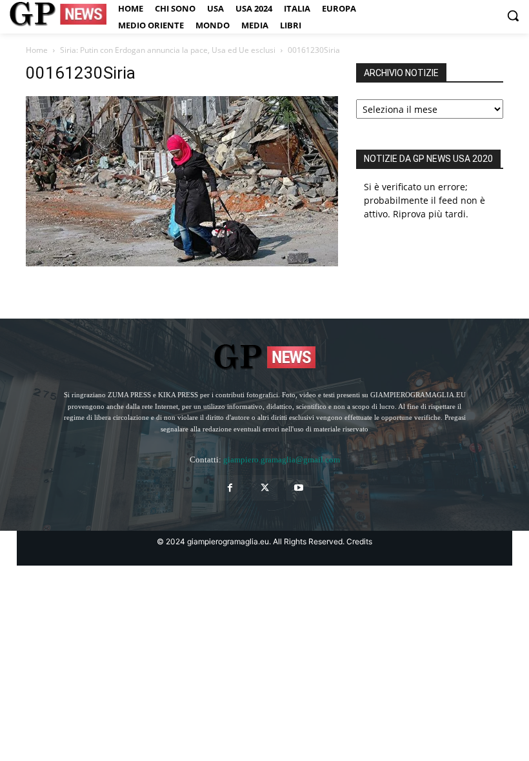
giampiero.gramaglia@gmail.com (281, 459)
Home (37, 49)
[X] (264, 487)
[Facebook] (230, 487)
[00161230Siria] (182, 262)
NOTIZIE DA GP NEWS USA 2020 (428, 158)
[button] (512, 15)
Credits (359, 541)
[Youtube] (299, 487)
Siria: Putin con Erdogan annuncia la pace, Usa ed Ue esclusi (167, 49)
